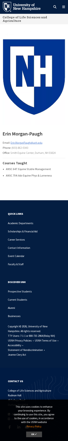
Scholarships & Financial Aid (22, 231)
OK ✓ (34, 434)
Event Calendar (16, 256)
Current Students (17, 299)
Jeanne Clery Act (17, 354)
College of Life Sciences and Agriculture (25, 19)
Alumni (11, 308)
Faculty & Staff (16, 264)
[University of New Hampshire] (24, 6)
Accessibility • (16, 345)
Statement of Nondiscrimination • (26, 350)
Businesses (14, 316)
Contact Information (19, 247)
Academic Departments (20, 223)
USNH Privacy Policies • (21, 340)
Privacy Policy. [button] (34, 426)
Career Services (16, 239)
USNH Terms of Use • (47, 340)
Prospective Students (20, 291)
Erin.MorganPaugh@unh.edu (26, 142)
